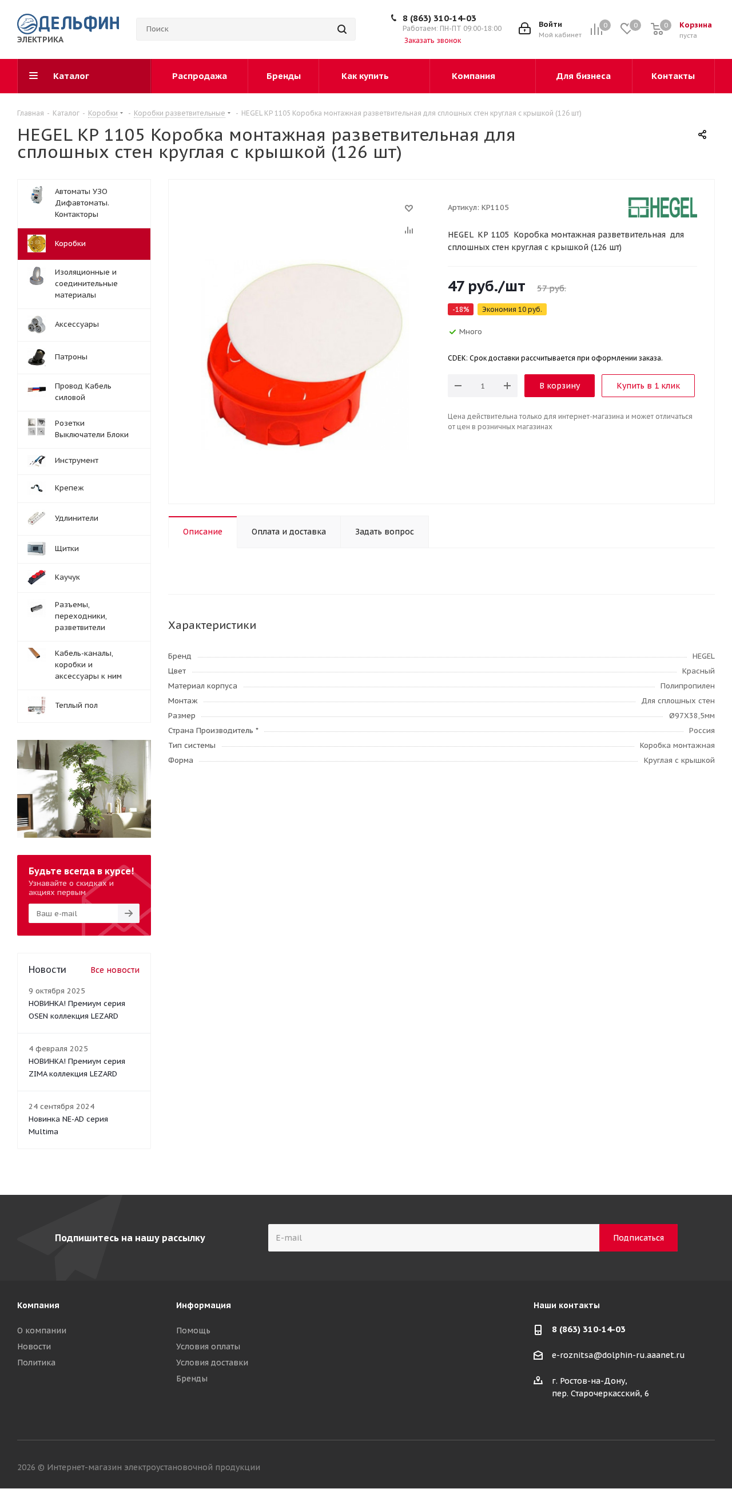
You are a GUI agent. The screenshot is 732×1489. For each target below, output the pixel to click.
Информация (203, 1305)
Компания (38, 1305)
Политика (36, 1362)
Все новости (115, 970)
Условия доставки (212, 1362)
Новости (34, 1346)
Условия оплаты (208, 1346)
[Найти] (342, 29)
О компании (41, 1330)
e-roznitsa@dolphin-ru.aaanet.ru (618, 1356)
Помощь (193, 1330)
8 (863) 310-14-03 (439, 18)
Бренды (192, 1378)
